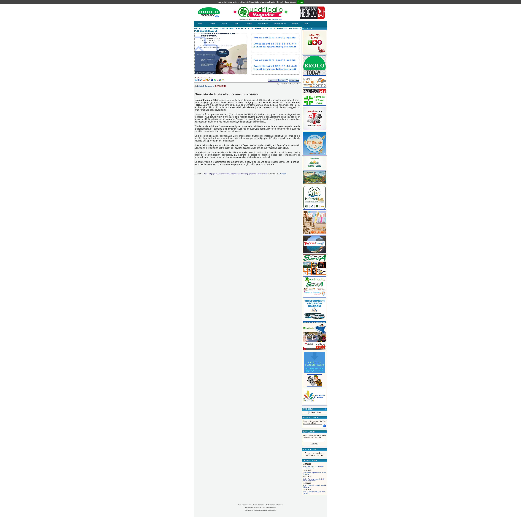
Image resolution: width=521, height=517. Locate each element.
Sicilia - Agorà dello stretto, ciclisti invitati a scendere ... (313, 467)
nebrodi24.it (272, 510)
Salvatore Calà (277, 19)
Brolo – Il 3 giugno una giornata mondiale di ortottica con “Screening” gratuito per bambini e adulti (235, 174)
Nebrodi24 (283, 174)
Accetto (300, 2)
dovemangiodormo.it (260, 510)
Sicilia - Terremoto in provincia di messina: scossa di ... (313, 479)
